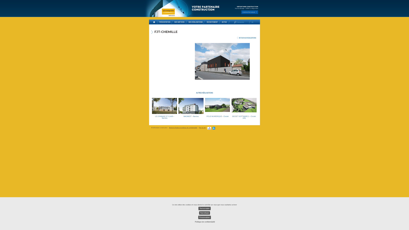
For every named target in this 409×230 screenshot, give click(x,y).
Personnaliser (204, 217)
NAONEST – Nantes (191, 116)
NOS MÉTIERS (179, 22)
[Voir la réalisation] (164, 106)
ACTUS (224, 22)
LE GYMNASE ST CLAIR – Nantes (164, 117)
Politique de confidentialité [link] (205, 222)
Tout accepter (204, 208)
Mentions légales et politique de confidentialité (183, 128)
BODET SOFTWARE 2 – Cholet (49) (244, 117)
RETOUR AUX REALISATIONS (247, 38)
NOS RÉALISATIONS (196, 22)
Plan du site (202, 128)
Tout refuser (204, 213)
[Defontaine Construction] (205, 8)
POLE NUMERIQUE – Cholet (218, 116)
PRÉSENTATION (164, 22)
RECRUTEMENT (212, 22)
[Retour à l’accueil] (154, 22)
